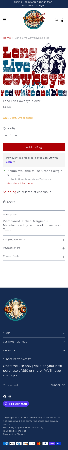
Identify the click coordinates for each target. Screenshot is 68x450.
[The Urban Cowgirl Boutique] (34, 19)
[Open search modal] (56, 19)
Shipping (9, 192)
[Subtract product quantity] (6, 135)
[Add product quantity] (16, 135)
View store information (20, 183)
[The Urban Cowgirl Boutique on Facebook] (5, 397)
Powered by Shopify (14, 434)
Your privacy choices (14, 430)
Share (11, 201)
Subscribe (58, 385)
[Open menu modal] (4, 19)
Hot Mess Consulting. (32, 427)
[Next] (63, 4)
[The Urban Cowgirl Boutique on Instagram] (10, 397)
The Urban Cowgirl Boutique (40, 417)
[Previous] (5, 4)
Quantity (9, 128)
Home (7, 37)
